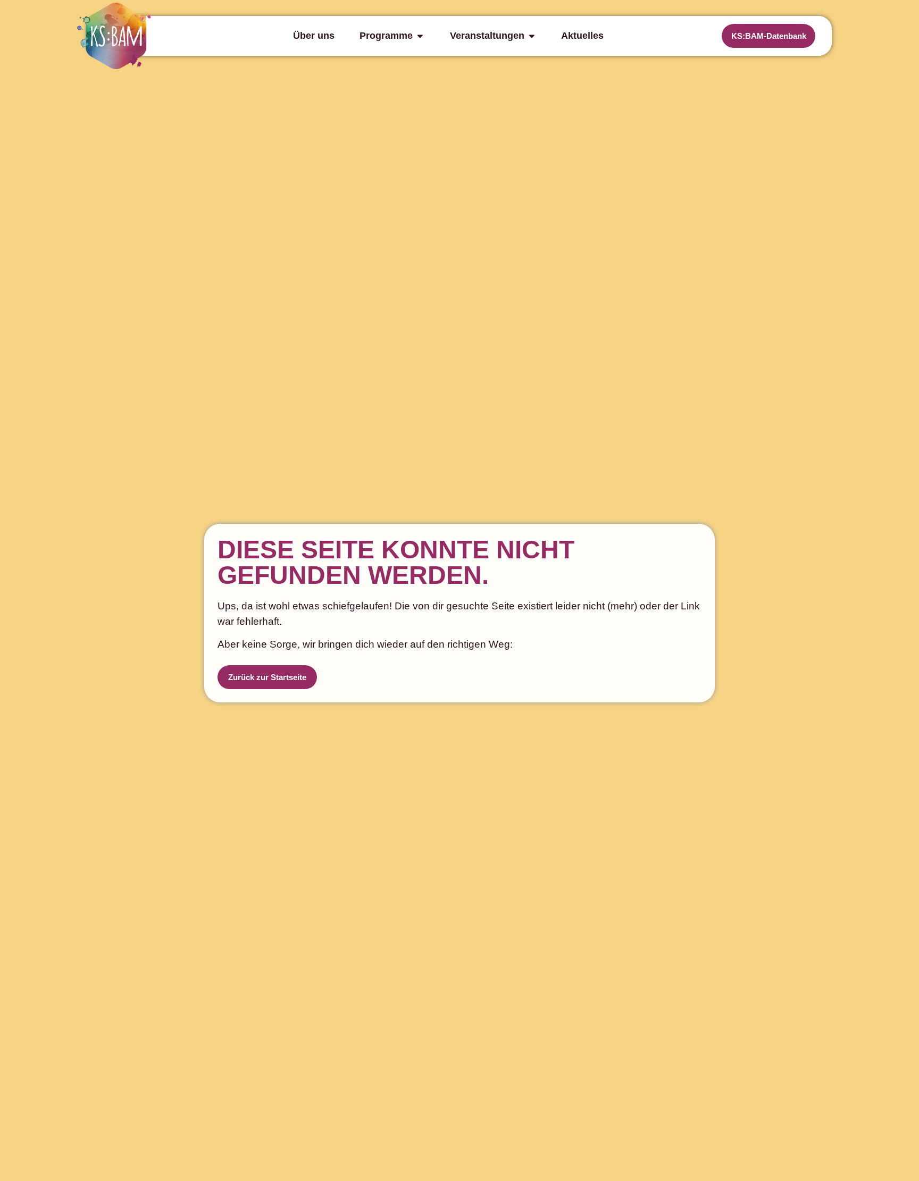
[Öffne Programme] (420, 36)
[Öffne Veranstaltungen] (532, 36)
